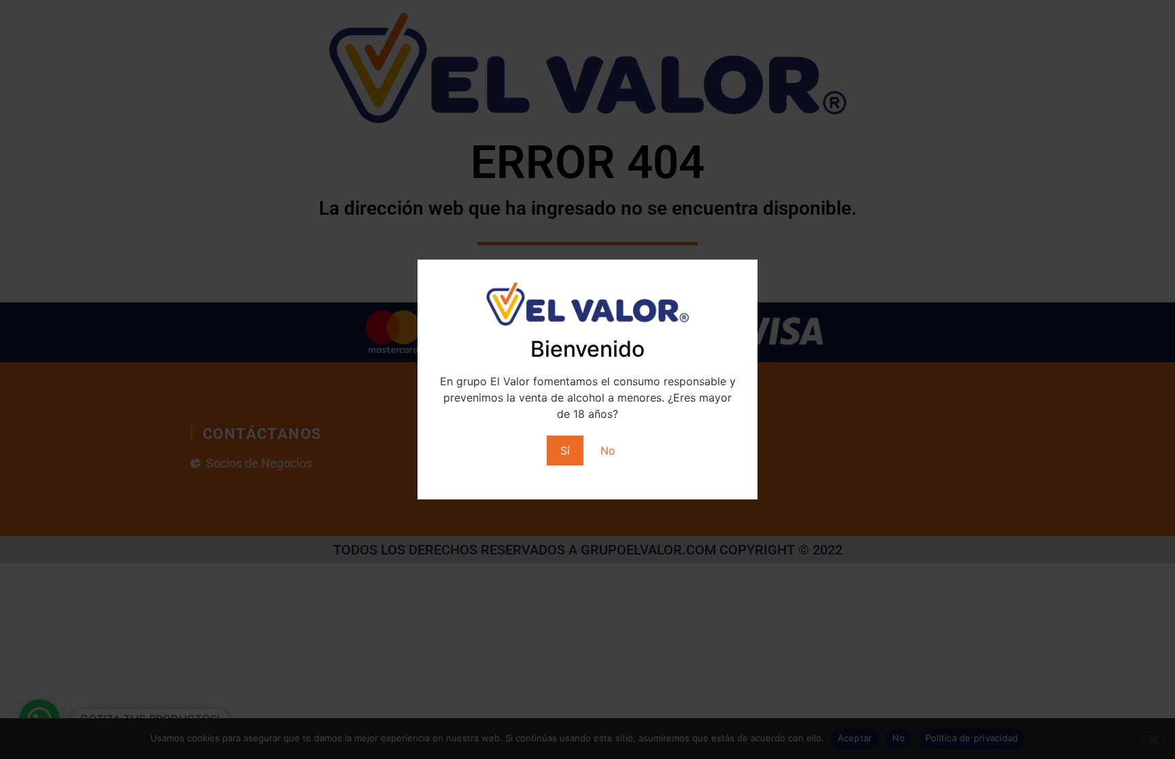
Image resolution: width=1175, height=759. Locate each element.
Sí (565, 450)
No (607, 450)
